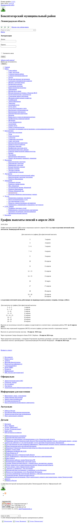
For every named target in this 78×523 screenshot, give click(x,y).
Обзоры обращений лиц (16, 191)
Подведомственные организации (19, 79)
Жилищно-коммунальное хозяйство (19, 98)
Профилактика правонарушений (19, 118)
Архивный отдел (13, 105)
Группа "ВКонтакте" (11, 427)
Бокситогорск (9, 131)
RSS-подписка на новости (13, 432)
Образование (12, 89)
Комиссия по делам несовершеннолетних (21, 117)
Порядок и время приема (16, 184)
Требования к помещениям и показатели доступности (25, 205)
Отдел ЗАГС (12, 106)
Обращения (8, 180)
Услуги (10, 77)
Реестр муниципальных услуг (18, 199)
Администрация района (16, 74)
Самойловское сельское (16, 172)
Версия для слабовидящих (20, 27)
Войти (3, 32)
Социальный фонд (11, 366)
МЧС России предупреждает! (14, 372)
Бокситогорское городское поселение (20, 177)
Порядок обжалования (15, 179)
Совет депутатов (13, 72)
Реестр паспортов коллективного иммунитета (19, 402)
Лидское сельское (14, 170)
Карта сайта (8, 431)
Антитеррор (12, 124)
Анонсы (7, 360)
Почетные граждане (14, 146)
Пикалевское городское (16, 163)
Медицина (11, 120)
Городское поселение (15, 132)
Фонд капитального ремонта (14, 416)
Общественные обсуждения (14, 397)
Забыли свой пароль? (8, 60)
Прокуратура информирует (13, 364)
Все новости (9, 357)
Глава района (12, 70)
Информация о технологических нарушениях (23, 210)
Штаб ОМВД (9, 367)
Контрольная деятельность (17, 112)
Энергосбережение (14, 101)
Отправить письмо (14, 182)
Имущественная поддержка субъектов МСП (22, 93)
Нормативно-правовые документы (19, 198)
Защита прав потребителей (13, 399)
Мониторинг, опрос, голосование (15, 396)
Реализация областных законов (18, 149)
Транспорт (11, 103)
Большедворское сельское (16, 167)
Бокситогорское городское (16, 162)
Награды (11, 115)
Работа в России (10, 410)
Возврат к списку (6, 350)
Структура (11, 137)
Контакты (8, 215)
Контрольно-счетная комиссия (18, 110)
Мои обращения (13, 186)
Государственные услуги (16, 201)
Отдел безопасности (14, 122)
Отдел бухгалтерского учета (17, 108)
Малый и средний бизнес (16, 82)
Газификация (12, 100)
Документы (12, 155)
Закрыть (4, 63)
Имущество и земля (14, 91)
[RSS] (5, 493)
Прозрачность (12, 192)
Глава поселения (13, 136)
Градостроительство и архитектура (19, 94)
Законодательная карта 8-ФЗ (14, 381)
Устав (10, 134)
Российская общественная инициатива (17, 412)
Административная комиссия (17, 75)
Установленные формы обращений (19, 187)
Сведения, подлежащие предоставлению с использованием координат (31, 129)
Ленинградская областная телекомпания (18, 414)
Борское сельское (13, 168)
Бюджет (10, 153)
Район (7, 69)
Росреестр (8, 369)
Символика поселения (15, 139)
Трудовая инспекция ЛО (12, 401)
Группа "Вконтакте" (20, 521)
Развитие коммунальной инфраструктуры (21, 151)
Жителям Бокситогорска (12, 362)
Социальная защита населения (18, 96)
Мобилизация (9, 371)
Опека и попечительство (16, 127)
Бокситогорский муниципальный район (21, 175)
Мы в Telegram (9, 425)
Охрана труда (12, 125)
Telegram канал (8, 521)
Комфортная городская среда (17, 148)
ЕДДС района (9, 206)
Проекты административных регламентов (22, 203)
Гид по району (9, 384)
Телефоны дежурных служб (17, 208)
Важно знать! (9, 359)
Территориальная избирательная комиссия (18, 387)
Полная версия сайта (7, 5)
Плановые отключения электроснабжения (22, 211)
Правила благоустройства (16, 144)
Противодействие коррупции (17, 113)
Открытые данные (11, 382)
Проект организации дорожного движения (22, 158)
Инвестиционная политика (17, 88)
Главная (7, 67)
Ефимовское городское (15, 165)
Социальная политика (15, 86)
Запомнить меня (8, 53)
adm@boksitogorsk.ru (25, 509)
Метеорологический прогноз (17, 213)
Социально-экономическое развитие (20, 81)
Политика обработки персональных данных (22, 194)
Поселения (8, 160)
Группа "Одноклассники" (13, 429)
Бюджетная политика (15, 84)
